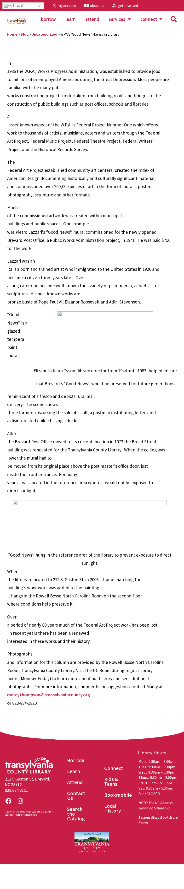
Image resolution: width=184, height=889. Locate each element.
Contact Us (76, 795)
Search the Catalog (76, 814)
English (18, 5)
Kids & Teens (111, 781)
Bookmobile (118, 794)
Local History (112, 808)
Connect (148, 19)
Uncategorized (44, 34)
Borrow (48, 19)
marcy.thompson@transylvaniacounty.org (48, 695)
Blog (25, 34)
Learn (70, 19)
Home (12, 34)
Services (117, 19)
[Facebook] (8, 801)
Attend (92, 19)
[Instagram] (20, 801)
